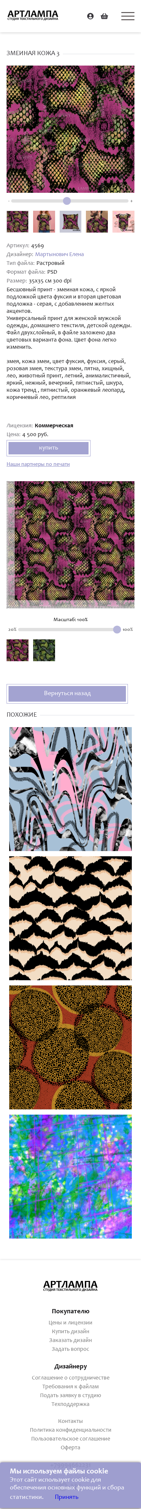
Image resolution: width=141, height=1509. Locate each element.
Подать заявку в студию (70, 1396)
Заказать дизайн (70, 1341)
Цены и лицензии (70, 1323)
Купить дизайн (70, 1332)
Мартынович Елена (59, 255)
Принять (66, 1497)
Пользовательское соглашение (70, 1439)
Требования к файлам (70, 1387)
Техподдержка (70, 1405)
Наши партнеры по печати (38, 464)
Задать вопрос (70, 1349)
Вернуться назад (67, 694)
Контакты (70, 1422)
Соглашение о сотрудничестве (71, 1378)
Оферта (70, 1448)
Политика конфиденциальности (70, 1430)
